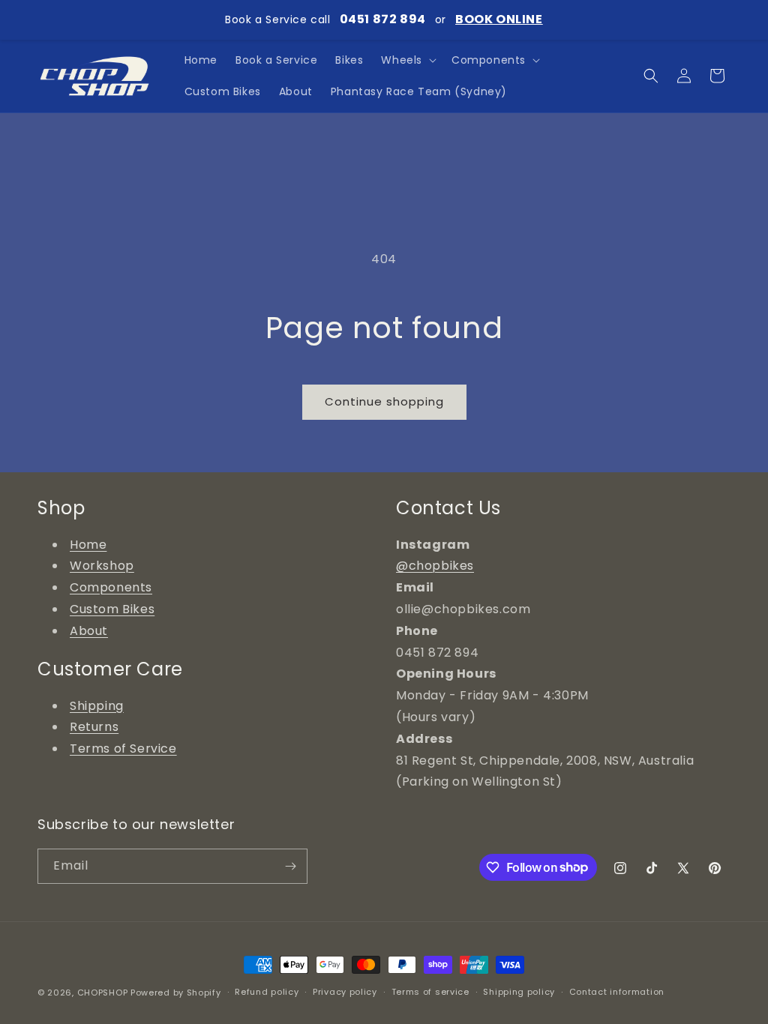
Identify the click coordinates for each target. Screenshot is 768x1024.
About (89, 630)
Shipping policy (519, 992)
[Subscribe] (290, 866)
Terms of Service (123, 748)
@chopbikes (435, 565)
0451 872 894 (383, 19)
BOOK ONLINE (499, 19)
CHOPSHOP (102, 993)
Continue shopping (384, 401)
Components (111, 587)
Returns (94, 726)
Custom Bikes (112, 609)
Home (88, 544)
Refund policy (266, 992)
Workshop (102, 565)
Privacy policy (345, 992)
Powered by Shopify (175, 993)
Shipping (97, 705)
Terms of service (431, 992)
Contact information (616, 992)
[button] (407, 60)
